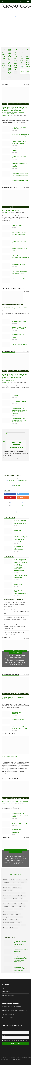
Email (3, 1035)
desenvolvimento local (20, 895)
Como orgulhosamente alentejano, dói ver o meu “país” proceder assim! (21, 522)
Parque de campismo (8, 914)
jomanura (6, 602)
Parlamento (13, 911)
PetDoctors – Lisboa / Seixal (19, 279)
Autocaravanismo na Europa (10, 210)
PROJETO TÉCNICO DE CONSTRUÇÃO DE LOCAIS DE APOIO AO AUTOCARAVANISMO (9, 61)
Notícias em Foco (21, 906)
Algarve (5, 879)
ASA (14, 882)
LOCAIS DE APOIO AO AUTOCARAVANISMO (3, 58)
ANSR (25, 879)
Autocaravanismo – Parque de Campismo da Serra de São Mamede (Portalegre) (20, 420)
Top (16, 1061)
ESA (21, 898)
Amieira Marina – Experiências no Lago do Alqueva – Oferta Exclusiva (20, 165)
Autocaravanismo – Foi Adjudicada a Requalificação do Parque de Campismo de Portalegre (19, 411)
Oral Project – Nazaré (17, 225)
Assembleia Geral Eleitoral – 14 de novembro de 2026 (20, 142)
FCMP (15, 901)
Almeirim (12, 879)
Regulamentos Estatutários (9, 1018)
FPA (4, 903)
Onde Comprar (18, 909)
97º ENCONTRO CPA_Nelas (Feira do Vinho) (19, 127)
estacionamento (6, 901)
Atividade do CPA (7, 304)
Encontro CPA (14, 898)
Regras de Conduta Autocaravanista (11, 1006)
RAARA (5, 919)
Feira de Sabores (23, 901)
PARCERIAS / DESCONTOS (10, 187)
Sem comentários (21, 115)
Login (3, 988)
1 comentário (18, 700)
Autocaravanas (6, 887)
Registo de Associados (8, 995)
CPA (23, 893)
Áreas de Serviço (7, 207)
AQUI (17, 458)
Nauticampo (6, 906)
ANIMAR (19, 879)
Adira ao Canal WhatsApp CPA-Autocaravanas (27, 58)
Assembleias (6, 885)
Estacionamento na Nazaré (19, 401)
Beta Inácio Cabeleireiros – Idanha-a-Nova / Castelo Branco (19, 234)
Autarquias (11, 103)
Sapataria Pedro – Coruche (19, 264)
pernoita (18, 914)
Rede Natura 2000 (14, 919)
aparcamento (6, 882)
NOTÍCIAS (5, 84)
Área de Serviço (13, 927)
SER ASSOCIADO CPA (8, 733)
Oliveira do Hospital (7, 909)
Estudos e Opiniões (21, 103)
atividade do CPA (16, 885)
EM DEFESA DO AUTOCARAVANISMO (13, 288)
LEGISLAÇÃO (6, 837)
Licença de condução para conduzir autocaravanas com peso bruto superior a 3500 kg (20, 173)
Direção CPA (6, 115)
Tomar (23, 925)
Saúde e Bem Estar (14, 925)
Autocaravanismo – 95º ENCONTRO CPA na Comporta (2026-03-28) (20, 344)
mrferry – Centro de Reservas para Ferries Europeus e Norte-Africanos (20, 257)
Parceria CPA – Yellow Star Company (19, 242)
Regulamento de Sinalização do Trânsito (12, 922)
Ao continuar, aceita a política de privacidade (15, 1040)
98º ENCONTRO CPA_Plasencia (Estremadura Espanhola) (20, 135)
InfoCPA (5, 212)
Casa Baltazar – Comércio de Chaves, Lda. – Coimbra (19, 272)
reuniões (5, 925)
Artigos (4, 103)
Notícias (27, 207)
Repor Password (6, 991)
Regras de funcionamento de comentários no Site (15, 1010)
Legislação (12, 652)
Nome (3, 1030)
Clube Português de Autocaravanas (11, 893)
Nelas (13, 906)
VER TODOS (26, 351)
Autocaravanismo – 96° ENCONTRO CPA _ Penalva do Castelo (20, 336)
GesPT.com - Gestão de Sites (13, 1059)
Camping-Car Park (7, 890)
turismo (5, 927)
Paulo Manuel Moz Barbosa (11, 610)
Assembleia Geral (21, 882)
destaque (5, 898)
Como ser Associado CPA (9, 756)
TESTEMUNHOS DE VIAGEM (10, 778)
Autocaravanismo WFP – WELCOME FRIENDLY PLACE (19, 720)
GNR (9, 903)
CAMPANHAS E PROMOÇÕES (10, 674)
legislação (21, 903)
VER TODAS (26, 84)
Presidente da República (16, 917)
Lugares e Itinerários (19, 304)
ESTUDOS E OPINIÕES (8, 351)
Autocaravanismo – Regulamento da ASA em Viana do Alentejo (20, 548)
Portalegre (5, 917)
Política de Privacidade (8, 1014)
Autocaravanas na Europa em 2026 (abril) (20, 181)
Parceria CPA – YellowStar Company (19, 149)
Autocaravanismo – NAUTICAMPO (17, 713)
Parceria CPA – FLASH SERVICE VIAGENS (20, 249)
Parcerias (5, 911)
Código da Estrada (7, 895)
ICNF (15, 903)
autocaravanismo (17, 887)
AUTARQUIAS (6, 638)
